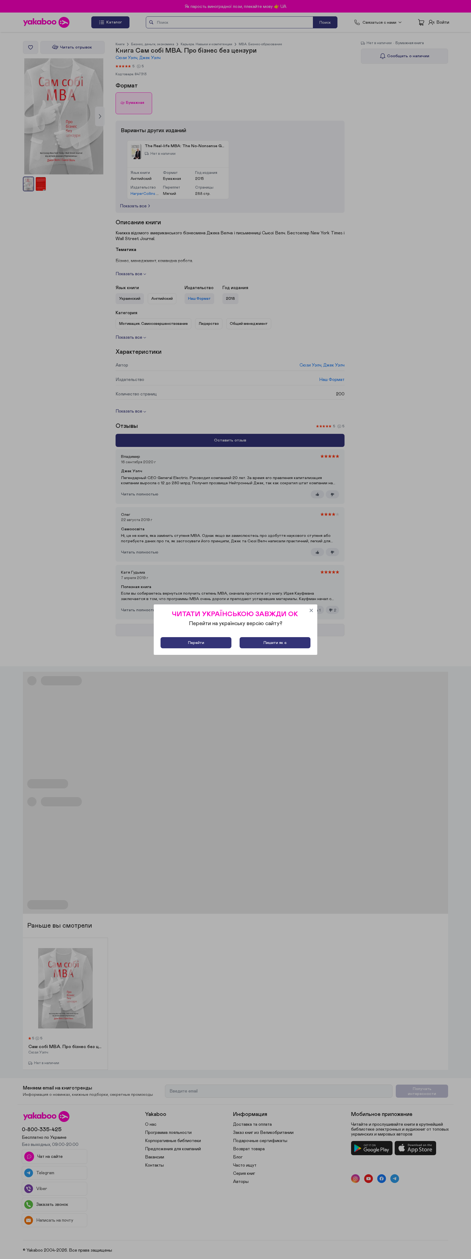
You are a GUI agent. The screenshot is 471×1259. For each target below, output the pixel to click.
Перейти (196, 643)
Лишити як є (275, 643)
